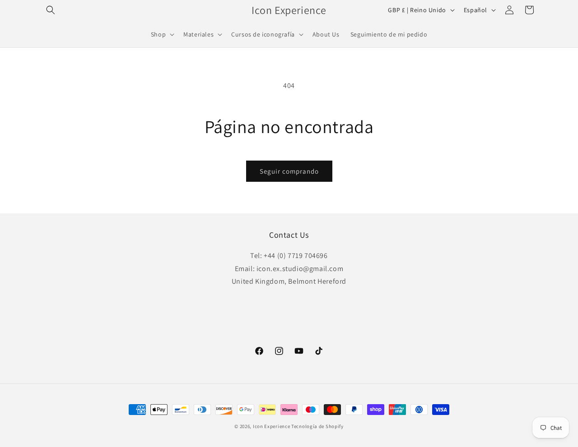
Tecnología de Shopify (317, 426)
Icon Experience (271, 426)
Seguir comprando (289, 171)
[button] (51, 10)
